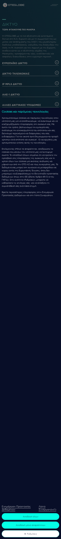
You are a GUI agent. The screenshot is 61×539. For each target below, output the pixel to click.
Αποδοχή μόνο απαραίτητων (30, 525)
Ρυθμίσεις (32, 534)
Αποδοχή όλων (30, 516)
